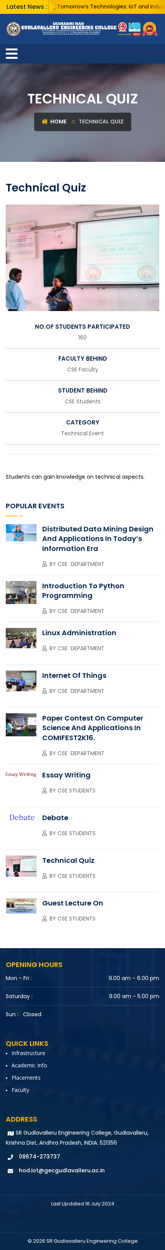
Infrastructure (28, 1053)
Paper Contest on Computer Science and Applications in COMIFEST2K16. (92, 727)
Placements (26, 1077)
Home (57, 121)
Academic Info (29, 1065)
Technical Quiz (68, 860)
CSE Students (83, 401)
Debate (55, 817)
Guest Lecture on (72, 903)
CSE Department (81, 564)
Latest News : (27, 6)
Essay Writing (66, 775)
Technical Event (82, 433)
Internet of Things (74, 675)
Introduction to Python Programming (83, 590)
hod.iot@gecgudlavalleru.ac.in (62, 1170)
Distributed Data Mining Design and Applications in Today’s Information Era (97, 538)
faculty (20, 1090)
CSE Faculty (82, 369)
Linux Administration (79, 632)
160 (82, 337)
